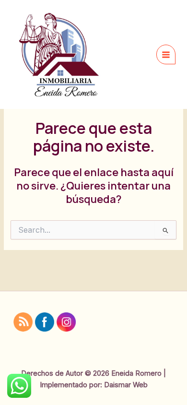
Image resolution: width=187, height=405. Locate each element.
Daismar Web (126, 385)
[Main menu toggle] (165, 54)
